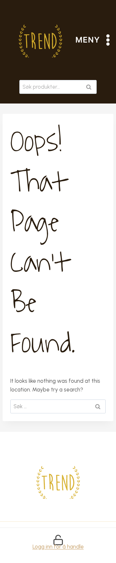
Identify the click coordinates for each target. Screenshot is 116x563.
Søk (90, 87)
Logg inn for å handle (58, 546)
